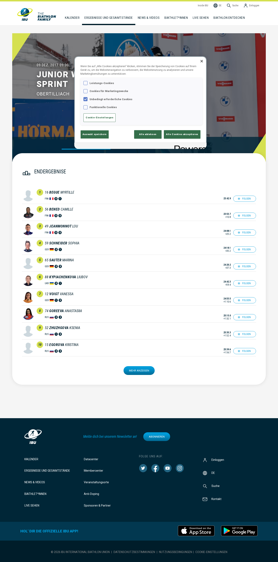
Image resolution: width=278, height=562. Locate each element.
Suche (215, 485)
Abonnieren (157, 436)
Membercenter (93, 470)
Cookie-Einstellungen (211, 552)
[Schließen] (201, 61)
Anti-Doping (91, 493)
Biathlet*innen (35, 493)
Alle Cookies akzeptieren (182, 134)
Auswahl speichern (95, 134)
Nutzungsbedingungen (175, 552)
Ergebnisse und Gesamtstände (47, 470)
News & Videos (34, 482)
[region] (140, 102)
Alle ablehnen (147, 134)
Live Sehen (201, 17)
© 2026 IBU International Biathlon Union (80, 552)
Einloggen (217, 459)
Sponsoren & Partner (97, 505)
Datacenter (91, 459)
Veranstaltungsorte (96, 482)
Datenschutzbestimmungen (134, 552)
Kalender (31, 459)
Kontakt (216, 498)
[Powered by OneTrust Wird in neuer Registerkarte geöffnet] (189, 146)
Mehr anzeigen (139, 370)
